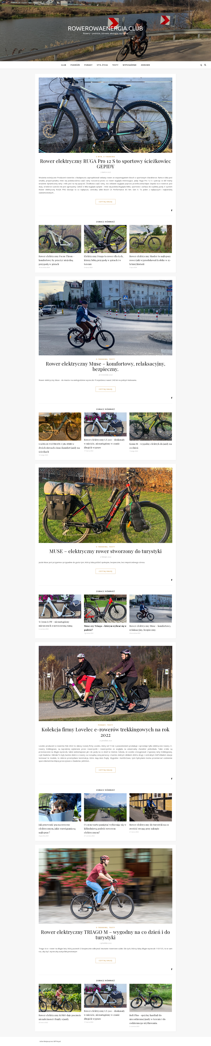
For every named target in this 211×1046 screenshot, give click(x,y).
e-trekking (109, 157)
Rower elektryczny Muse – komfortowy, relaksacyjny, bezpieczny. (105, 366)
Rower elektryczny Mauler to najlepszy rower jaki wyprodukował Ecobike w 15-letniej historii (150, 260)
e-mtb (99, 157)
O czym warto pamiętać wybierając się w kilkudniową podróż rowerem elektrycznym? (105, 828)
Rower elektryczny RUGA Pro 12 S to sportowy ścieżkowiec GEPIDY (105, 163)
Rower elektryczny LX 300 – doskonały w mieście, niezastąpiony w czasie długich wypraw (104, 443)
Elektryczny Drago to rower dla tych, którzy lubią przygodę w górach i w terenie (103, 260)
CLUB (63, 65)
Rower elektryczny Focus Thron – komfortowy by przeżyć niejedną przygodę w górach (56, 260)
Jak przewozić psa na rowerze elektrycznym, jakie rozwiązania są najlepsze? (57, 828)
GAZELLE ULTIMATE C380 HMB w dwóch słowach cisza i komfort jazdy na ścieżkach (59, 447)
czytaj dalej (105, 202)
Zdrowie (145, 65)
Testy (115, 65)
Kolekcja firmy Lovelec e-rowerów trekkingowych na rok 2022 (105, 732)
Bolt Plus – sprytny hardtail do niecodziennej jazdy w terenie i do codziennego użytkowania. (147, 1019)
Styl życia (102, 65)
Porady (88, 65)
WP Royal (57, 1041)
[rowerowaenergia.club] (105, 28)
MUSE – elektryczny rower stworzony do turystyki (105, 551)
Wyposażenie (130, 65)
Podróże (75, 65)
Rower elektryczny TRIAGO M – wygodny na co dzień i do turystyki (105, 934)
